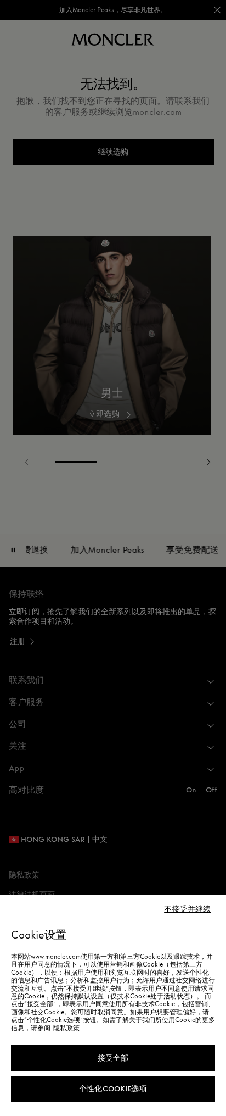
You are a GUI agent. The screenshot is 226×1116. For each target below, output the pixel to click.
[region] (113, 1005)
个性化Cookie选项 (113, 1088)
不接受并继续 (187, 909)
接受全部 (113, 1058)
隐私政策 (66, 1028)
